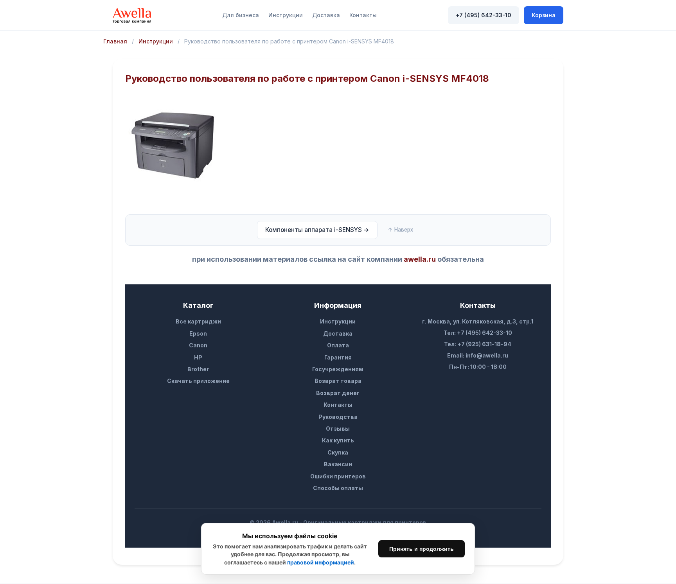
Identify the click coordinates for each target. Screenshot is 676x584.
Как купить (338, 440)
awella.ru (420, 259)
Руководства (338, 416)
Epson (198, 333)
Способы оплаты (338, 488)
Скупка (337, 452)
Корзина (544, 15)
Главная (115, 41)
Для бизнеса (240, 15)
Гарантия (338, 357)
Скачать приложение (198, 380)
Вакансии (338, 464)
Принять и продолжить (421, 549)
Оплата (338, 345)
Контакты (363, 15)
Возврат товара (338, 380)
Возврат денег (338, 393)
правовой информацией (320, 562)
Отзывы (338, 428)
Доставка (326, 15)
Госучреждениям (337, 369)
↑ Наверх (400, 229)
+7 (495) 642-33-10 (483, 15)
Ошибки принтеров (338, 476)
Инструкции (285, 15)
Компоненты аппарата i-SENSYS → (317, 230)
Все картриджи (198, 321)
